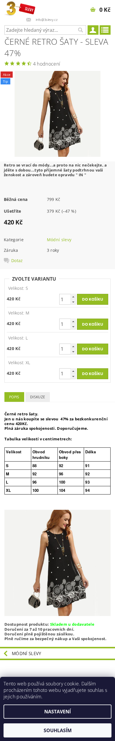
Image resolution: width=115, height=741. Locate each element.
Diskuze (37, 396)
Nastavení (57, 711)
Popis (14, 396)
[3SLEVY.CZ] (20, 7)
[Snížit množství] (73, 302)
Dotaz (17, 260)
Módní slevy (59, 239)
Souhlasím (58, 730)
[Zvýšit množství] (73, 296)
